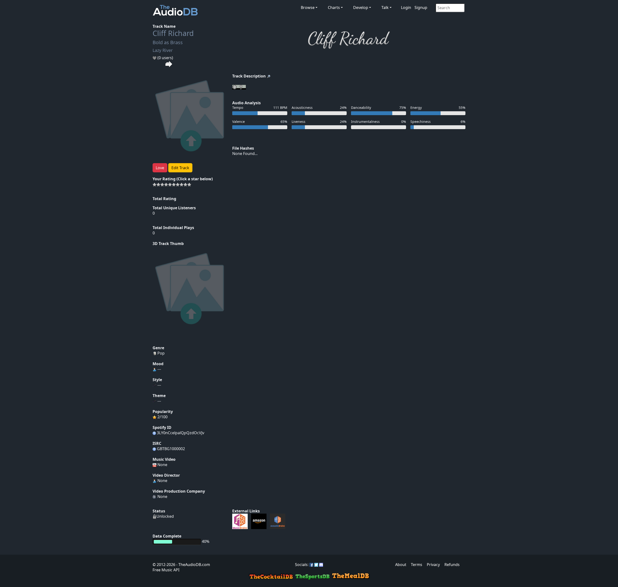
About (400, 564)
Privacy (433, 564)
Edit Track (180, 167)
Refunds (452, 564)
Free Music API (166, 570)
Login (406, 7)
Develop (360, 7)
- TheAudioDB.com (192, 564)
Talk (385, 7)
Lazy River (163, 50)
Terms (416, 564)
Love (160, 167)
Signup (420, 7)
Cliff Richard (173, 33)
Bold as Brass (168, 42)
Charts (334, 7)
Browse (308, 7)
